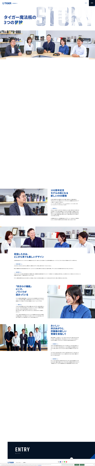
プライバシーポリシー (18, 462)
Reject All (77, 464)
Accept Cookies (82, 464)
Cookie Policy (39, 465)
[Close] (94, 464)
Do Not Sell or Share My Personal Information (67, 464)
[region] (47, 464)
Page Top (71, 458)
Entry (92, 3)
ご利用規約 (24, 462)
